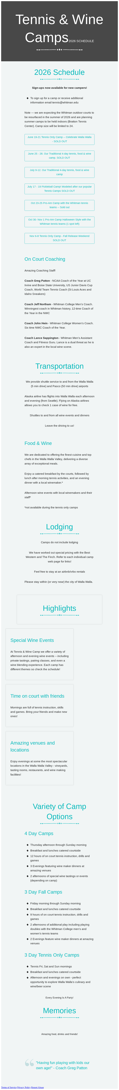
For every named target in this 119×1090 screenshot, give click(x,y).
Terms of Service (9, 1087)
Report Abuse (37, 1087)
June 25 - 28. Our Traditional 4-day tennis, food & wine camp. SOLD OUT (59, 155)
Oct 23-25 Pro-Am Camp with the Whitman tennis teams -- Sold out (59, 205)
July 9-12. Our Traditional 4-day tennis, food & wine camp (59, 172)
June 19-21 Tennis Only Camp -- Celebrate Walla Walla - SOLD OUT (59, 139)
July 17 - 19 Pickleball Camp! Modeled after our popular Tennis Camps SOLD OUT (59, 188)
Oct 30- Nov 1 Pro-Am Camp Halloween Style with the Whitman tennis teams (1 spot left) (59, 221)
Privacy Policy (24, 1087)
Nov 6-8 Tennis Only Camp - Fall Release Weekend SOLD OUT (59, 238)
